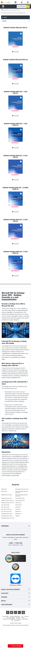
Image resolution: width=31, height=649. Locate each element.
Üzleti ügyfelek (5, 616)
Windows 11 (18, 511)
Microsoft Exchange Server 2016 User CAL (15, 28)
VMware (17, 516)
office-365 (26, 616)
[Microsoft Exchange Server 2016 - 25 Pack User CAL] (15, 231)
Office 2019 (4, 491)
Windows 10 (18, 513)
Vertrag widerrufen (16, 646)
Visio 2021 (18, 507)
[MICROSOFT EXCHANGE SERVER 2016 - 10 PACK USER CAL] (15, 167)
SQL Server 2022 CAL (6, 509)
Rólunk (22, 617)
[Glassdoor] (15, 612)
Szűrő (5, 17)
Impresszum (17, 620)
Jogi (22, 616)
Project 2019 (18, 505)
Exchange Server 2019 (6, 513)
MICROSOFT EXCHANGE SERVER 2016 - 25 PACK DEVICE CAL (15, 252)
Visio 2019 (18, 509)
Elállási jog (19, 619)
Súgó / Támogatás (11, 617)
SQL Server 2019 (5, 507)
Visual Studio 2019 (20, 500)
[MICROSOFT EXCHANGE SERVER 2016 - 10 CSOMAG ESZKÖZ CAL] (15, 199)
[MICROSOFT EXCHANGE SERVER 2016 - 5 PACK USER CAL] (15, 103)
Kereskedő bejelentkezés (15, 616)
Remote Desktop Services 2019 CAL (21, 495)
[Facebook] (7, 612)
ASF (12, 620)
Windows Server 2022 (6, 494)
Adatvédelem (25, 619)
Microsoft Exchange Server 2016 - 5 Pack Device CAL (15, 124)
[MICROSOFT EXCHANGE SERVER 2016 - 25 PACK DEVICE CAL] (15, 263)
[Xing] (11, 612)
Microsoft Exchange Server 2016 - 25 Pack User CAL (15, 220)
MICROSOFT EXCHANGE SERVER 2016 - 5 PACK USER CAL (15, 92)
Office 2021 (4, 489)
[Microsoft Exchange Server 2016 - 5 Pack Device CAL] (15, 135)
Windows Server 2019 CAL (7, 502)
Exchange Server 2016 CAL (22, 489)
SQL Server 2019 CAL (6, 511)
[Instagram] (23, 612)
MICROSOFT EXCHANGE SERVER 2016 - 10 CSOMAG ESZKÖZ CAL (15, 188)
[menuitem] (27, 3)
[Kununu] (19, 612)
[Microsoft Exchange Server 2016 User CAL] (15, 39)
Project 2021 (18, 502)
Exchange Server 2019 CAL (8, 518)
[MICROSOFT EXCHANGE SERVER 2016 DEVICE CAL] (15, 71)
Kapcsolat (18, 617)
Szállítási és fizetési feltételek (9, 619)
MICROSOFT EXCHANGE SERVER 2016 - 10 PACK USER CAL (15, 156)
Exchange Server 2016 (6, 516)
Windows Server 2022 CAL (7, 500)
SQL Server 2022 (5, 505)
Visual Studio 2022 (20, 498)
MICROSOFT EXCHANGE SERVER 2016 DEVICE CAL (15, 60)
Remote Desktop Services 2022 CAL (21, 492)
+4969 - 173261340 (15, 543)
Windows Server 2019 (6, 498)
